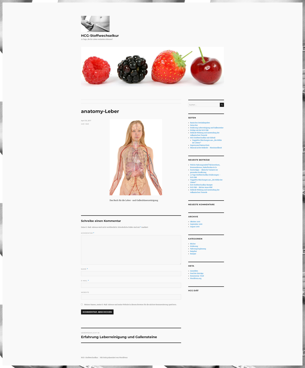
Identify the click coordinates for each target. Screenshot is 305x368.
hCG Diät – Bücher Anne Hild (201, 187)
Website (85, 292)
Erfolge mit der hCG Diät (199, 130)
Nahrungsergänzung (198, 249)
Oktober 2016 (195, 222)
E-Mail (85, 281)
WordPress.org (195, 278)
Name (84, 269)
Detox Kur (194, 125)
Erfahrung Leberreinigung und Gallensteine (206, 128)
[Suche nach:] (204, 105)
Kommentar (87, 233)
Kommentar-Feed (197, 276)
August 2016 (195, 227)
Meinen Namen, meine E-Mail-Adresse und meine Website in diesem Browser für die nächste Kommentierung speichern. (130, 305)
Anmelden (194, 271)
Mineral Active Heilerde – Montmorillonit (206, 148)
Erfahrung (194, 246)
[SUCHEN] (222, 105)
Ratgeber (193, 251)
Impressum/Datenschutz (199, 145)
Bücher (193, 244)
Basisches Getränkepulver (200, 123)
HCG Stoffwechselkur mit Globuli (202, 138)
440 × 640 (85, 124)
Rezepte (193, 254)
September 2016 (196, 224)
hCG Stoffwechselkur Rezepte (201, 185)
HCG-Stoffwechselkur (100, 36)
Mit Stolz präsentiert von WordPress (114, 358)
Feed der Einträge (196, 273)
